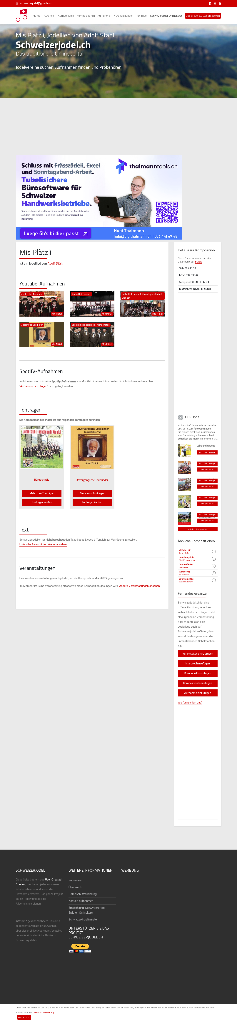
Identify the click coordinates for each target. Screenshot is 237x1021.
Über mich (75, 887)
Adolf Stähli (56, 263)
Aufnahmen (104, 15)
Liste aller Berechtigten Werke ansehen (43, 544)
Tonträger (141, 15)
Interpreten (49, 15)
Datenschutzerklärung (43, 1012)
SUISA (198, 261)
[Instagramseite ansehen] (214, 3)
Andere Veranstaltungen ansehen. (139, 586)
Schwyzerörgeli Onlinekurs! (166, 15)
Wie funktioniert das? (190, 702)
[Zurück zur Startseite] (22, 14)
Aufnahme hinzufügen (33, 386)
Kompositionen (86, 15)
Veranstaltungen (123, 15)
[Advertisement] (118, 126)
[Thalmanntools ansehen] (99, 195)
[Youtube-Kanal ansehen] (219, 3)
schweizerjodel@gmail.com (36, 3)
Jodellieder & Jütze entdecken (203, 15)
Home (36, 15)
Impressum (76, 880)
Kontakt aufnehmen (81, 901)
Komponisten (66, 15)
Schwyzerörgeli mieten (83, 919)
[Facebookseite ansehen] (209, 3)
